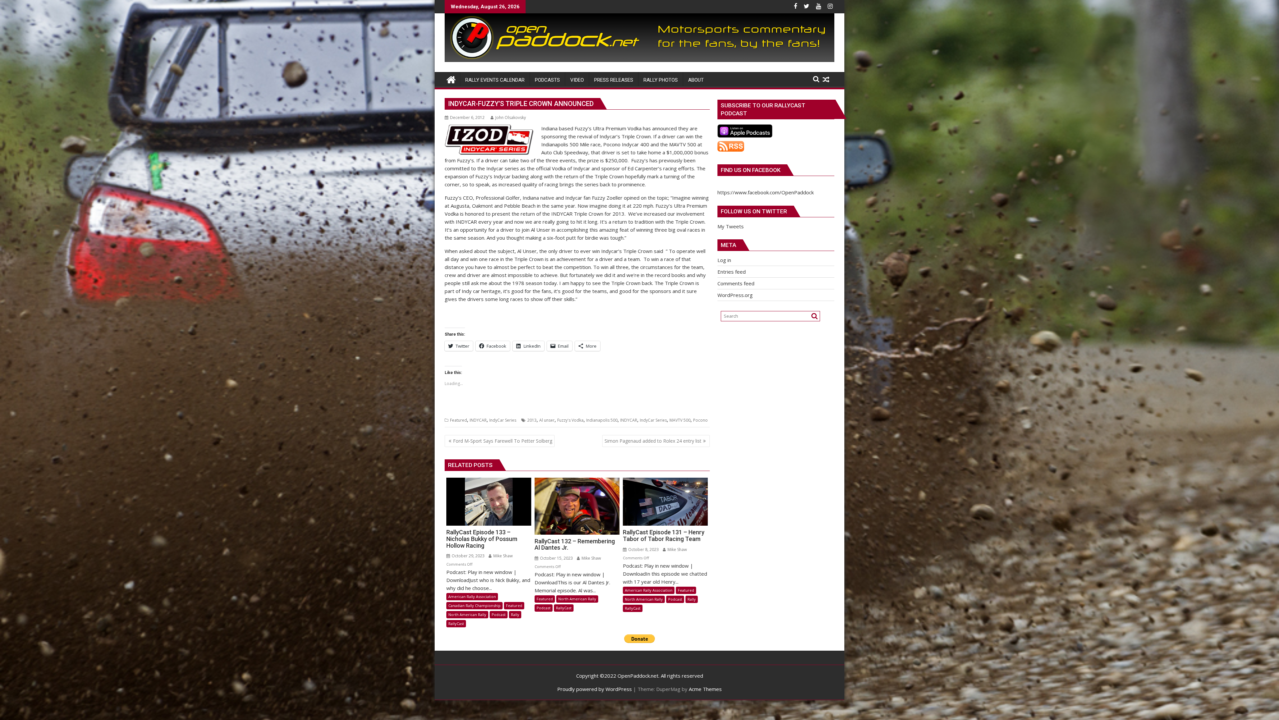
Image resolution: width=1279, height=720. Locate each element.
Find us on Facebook (750, 170)
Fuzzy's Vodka (570, 420)
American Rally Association (472, 596)
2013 (532, 420)
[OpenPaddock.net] (639, 60)
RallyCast (456, 623)
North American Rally (467, 614)
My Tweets (730, 226)
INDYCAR (478, 420)
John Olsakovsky (510, 117)
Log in (724, 260)
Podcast (499, 614)
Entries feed (731, 271)
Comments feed (735, 283)
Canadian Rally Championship (474, 605)
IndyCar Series (502, 420)
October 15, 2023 (556, 558)
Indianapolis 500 (602, 420)
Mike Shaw (502, 556)
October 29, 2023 (468, 556)
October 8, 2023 (643, 549)
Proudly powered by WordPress (594, 689)
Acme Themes (705, 689)
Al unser (547, 420)
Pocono (700, 420)
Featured (458, 420)
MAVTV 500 (679, 420)
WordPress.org (735, 295)
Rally (515, 614)
